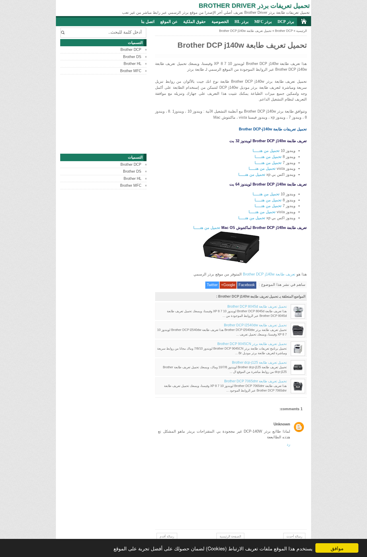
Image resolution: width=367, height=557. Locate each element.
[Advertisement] (103, 114)
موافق (337, 548)
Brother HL (132, 63)
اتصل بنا (148, 22)
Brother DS (132, 57)
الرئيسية (301, 30)
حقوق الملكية (194, 22)
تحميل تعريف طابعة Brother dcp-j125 (259, 362)
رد (288, 444)
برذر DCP (286, 22)
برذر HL (242, 22)
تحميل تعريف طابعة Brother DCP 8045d (257, 306)
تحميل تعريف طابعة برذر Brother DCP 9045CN (252, 344)
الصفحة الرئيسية (230, 536)
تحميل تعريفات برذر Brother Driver (254, 5)
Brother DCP (284, 30)
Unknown (282, 424)
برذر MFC (263, 22)
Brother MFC (130, 71)
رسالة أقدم (167, 536)
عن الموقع (168, 22)
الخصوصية (220, 22)
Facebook (247, 285)
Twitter (212, 285)
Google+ (228, 285)
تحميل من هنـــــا (266, 151)
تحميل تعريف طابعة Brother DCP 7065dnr (255, 381)
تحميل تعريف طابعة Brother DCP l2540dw (255, 325)
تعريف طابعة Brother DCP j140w (269, 274)
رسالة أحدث (294, 536)
